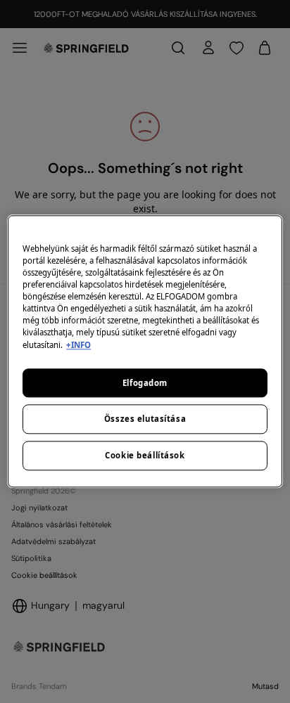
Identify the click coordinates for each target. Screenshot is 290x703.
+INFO (78, 345)
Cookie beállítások (144, 456)
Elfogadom (145, 383)
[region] (144, 351)
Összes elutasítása (145, 419)
